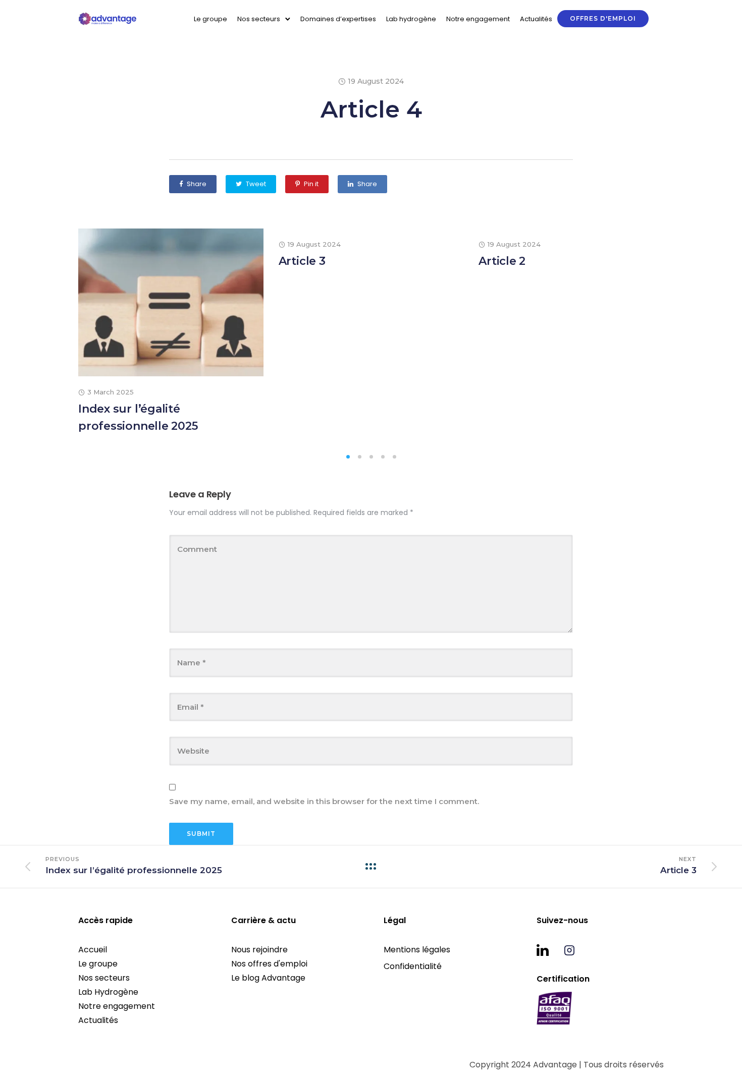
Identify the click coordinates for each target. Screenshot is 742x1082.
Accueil (92, 949)
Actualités (536, 19)
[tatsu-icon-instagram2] (569, 949)
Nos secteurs (104, 978)
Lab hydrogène (411, 19)
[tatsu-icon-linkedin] (546, 950)
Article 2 (502, 261)
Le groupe (210, 19)
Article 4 (371, 109)
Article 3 (302, 261)
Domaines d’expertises (338, 19)
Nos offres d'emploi (269, 964)
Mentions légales (417, 949)
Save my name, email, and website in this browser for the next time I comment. (324, 801)
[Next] (690, 338)
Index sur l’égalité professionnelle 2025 (138, 417)
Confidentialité (413, 966)
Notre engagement (478, 19)
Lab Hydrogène (108, 992)
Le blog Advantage (268, 978)
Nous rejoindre (259, 949)
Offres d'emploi (603, 18)
